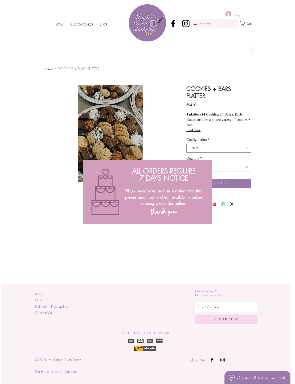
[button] (251, 50)
